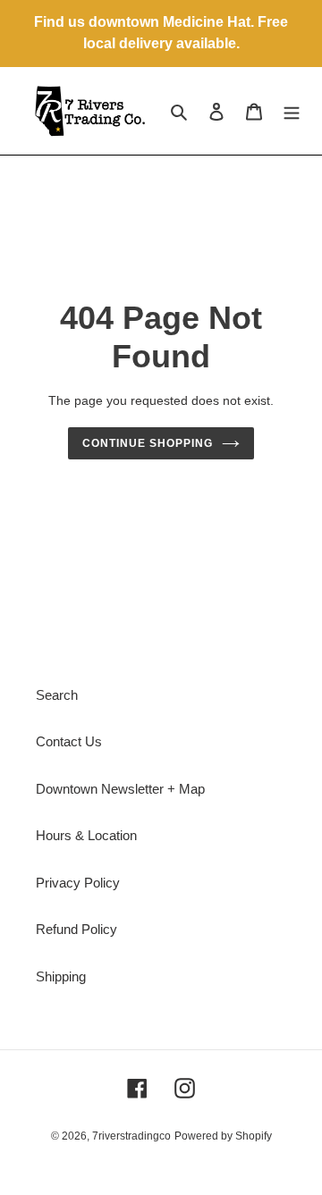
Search (57, 695)
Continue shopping (147, 443)
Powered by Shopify (223, 1136)
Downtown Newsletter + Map (120, 788)
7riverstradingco (131, 1136)
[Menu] (291, 111)
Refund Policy (76, 929)
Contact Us (69, 741)
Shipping (61, 976)
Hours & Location (86, 835)
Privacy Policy (78, 882)
